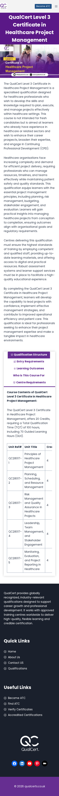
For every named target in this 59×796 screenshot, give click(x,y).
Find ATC (14, 704)
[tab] (29, 355)
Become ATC (43, 6)
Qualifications (17, 668)
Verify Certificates (20, 709)
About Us (14, 657)
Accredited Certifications (25, 715)
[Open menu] (56, 6)
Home (12, 651)
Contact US (15, 663)
